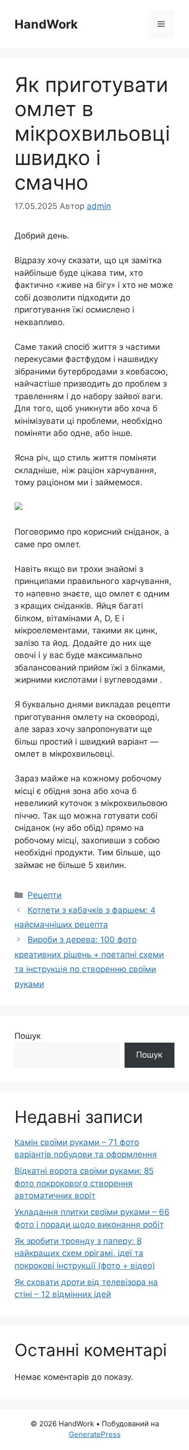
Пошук (28, 1036)
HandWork (46, 24)
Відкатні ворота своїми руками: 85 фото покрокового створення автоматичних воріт (84, 1183)
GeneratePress (95, 1434)
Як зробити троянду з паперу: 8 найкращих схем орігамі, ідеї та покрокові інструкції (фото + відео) (85, 1253)
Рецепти (45, 895)
